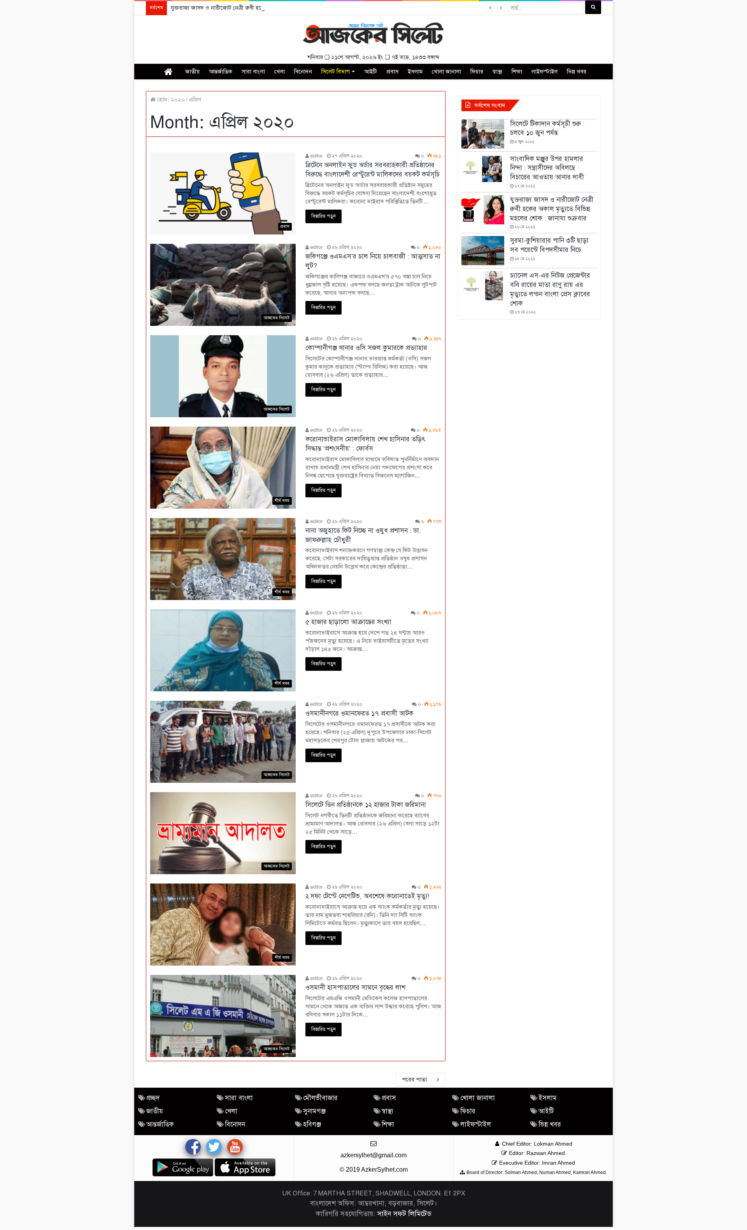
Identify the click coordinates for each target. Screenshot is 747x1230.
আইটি (370, 71)
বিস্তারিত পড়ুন (323, 216)
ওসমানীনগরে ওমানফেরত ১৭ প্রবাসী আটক (359, 713)
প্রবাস (392, 71)
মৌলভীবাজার (320, 1098)
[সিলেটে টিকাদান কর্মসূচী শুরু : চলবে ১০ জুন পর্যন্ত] (482, 134)
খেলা (279, 71)
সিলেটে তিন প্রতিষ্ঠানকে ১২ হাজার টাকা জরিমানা (365, 805)
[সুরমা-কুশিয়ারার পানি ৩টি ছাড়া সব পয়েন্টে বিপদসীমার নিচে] (482, 250)
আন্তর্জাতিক (220, 71)
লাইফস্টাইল (544, 71)
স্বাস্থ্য (497, 71)
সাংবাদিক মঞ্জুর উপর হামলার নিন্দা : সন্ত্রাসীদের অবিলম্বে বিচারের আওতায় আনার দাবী (547, 168)
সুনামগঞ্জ (314, 1111)
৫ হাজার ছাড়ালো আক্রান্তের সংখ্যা (348, 622)
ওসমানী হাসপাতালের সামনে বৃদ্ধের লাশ (355, 987)
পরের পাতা (414, 1079)
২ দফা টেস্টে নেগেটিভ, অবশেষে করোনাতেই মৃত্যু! (367, 896)
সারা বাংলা (253, 71)
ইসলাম (415, 71)
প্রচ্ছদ (153, 1098)
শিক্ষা (517, 71)
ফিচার (476, 71)
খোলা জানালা (446, 71)
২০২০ (178, 99)
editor (316, 156)
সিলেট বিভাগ (335, 71)
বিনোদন (303, 71)
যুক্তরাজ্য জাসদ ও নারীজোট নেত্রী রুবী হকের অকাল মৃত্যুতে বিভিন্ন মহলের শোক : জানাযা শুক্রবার (275, 7)
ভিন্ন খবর (576, 71)
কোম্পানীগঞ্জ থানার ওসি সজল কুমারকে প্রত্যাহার (366, 348)
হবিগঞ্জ (312, 1124)
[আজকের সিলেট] (373, 34)
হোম (161, 99)
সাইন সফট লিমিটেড (404, 1213)
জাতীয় (192, 71)
